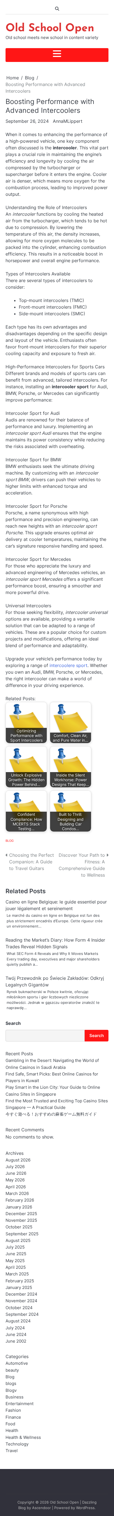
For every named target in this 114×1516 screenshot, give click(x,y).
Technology (17, 1444)
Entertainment (19, 1403)
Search (13, 1023)
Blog (10, 841)
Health (12, 1430)
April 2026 (16, 1186)
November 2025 (21, 1220)
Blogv (11, 1390)
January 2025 (19, 1287)
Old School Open (50, 28)
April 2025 (16, 1267)
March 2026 (17, 1193)
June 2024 (16, 1334)
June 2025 (16, 1253)
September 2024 (22, 1314)
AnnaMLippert (67, 121)
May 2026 (15, 1180)
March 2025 (17, 1274)
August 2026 (18, 1160)
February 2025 (20, 1280)
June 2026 (16, 1173)
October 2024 (19, 1307)
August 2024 (18, 1321)
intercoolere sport (68, 665)
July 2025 (15, 1247)
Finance (13, 1417)
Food (10, 1423)
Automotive (17, 1363)
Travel (12, 1450)
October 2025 (19, 1227)
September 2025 (22, 1233)
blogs (11, 1383)
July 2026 (15, 1166)
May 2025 (15, 1260)
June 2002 (16, 1341)
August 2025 (18, 1240)
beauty (12, 1370)
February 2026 (20, 1200)
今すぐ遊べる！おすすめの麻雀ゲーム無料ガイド (51, 1114)
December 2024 (21, 1294)
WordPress (85, 1508)
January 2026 (19, 1207)
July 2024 (15, 1327)
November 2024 (21, 1300)
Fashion (13, 1410)
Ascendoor (41, 1508)
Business (15, 1397)
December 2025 (21, 1213)
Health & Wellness (23, 1437)
